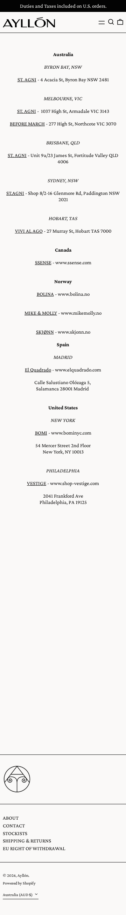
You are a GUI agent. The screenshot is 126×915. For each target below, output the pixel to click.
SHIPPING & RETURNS (27, 841)
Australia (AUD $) (18, 894)
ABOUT (11, 818)
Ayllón (23, 875)
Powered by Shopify (19, 883)
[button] (111, 22)
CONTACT (14, 825)
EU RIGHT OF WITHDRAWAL (34, 848)
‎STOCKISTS (15, 833)
